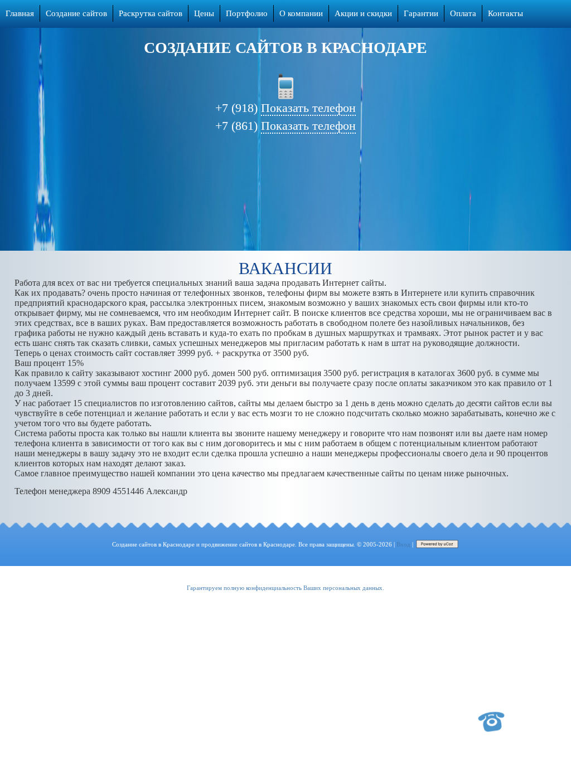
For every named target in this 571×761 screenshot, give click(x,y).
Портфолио (247, 13)
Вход (403, 544)
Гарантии (421, 13)
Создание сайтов (76, 13)
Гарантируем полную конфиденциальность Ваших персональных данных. (285, 587)
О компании (301, 13)
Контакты (505, 13)
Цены (204, 13)
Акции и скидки (363, 13)
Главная (20, 13)
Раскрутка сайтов (150, 13)
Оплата (463, 13)
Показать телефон (308, 108)
